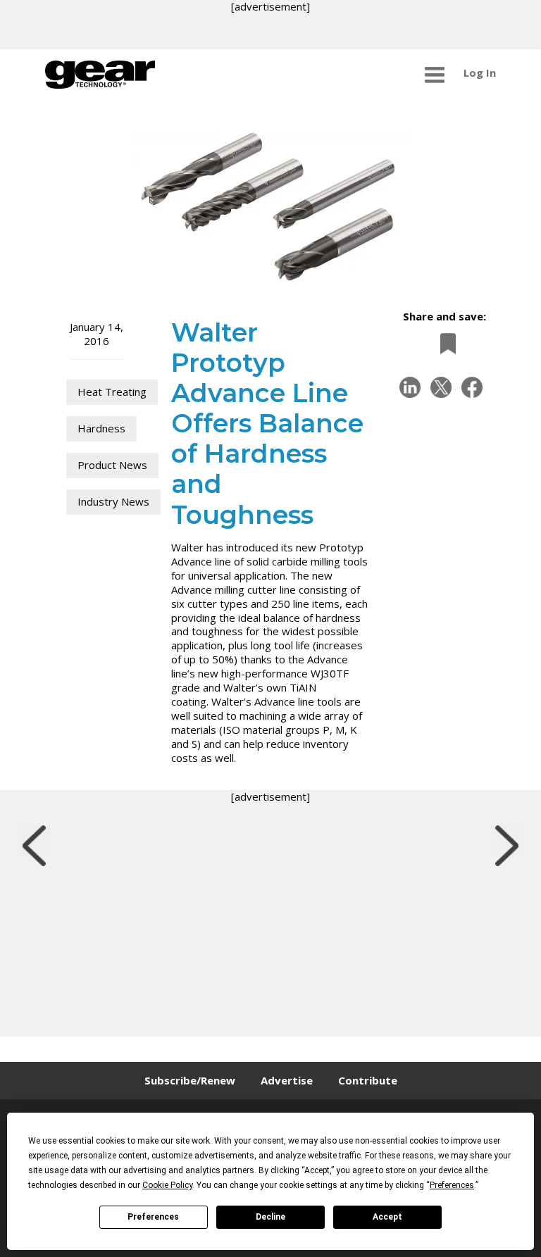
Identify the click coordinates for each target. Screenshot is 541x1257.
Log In (480, 72)
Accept (387, 1217)
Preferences (153, 1217)
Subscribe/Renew (189, 1080)
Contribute (367, 1080)
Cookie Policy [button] (167, 1185)
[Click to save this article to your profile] (444, 343)
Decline (270, 1217)
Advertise (287, 1080)
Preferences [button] (452, 1185)
